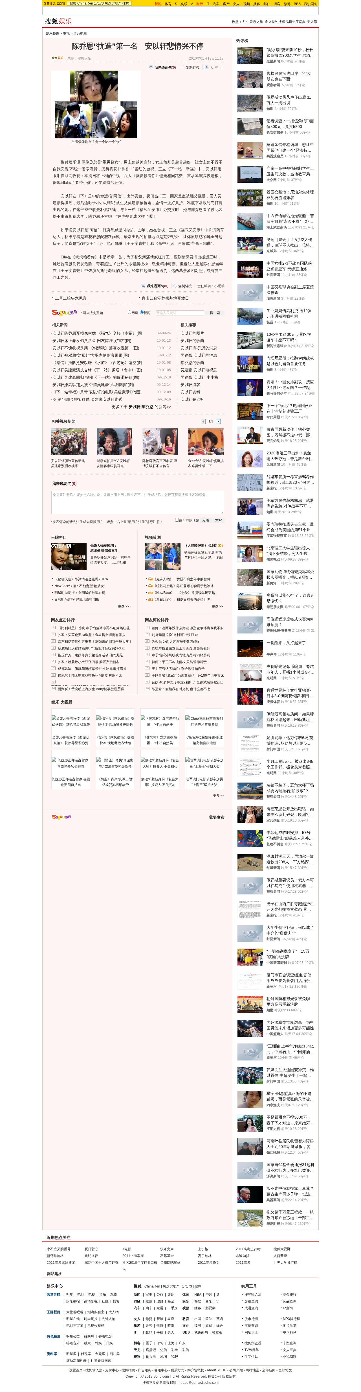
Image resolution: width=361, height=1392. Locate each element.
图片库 (114, 1354)
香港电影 (105, 1336)
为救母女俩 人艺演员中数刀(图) (175, 642)
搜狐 (73, 3)
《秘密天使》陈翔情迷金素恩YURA (81, 579)
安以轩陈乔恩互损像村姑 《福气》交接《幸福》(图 (97, 333)
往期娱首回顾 (101, 1361)
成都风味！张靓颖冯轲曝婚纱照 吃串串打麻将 (92, 669)
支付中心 (112, 1370)
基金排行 (289, 1295)
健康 (160, 1326)
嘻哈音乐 (73, 1343)
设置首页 (76, 1370)
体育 (168, 4)
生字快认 (251, 1357)
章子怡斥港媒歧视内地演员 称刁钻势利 (181, 655)
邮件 (266, 4)
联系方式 (177, 1370)
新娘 (160, 1319)
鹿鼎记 (151, 1350)
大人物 (114, 1312)
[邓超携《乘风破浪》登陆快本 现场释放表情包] (115, 721)
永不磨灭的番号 (59, 1249)
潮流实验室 (95, 1312)
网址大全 (251, 1332)
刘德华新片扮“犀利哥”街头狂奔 (175, 635)
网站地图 (252, 1370)
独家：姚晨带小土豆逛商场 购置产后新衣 (89, 662)
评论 (171, 1295)
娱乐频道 (52, 34)
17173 (99, 3)
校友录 (217, 1332)
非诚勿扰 (242, 1256)
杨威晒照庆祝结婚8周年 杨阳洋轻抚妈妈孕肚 (91, 648)
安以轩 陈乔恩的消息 (198, 348)
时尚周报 (91, 1319)
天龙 (137, 1350)
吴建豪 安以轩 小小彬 (199, 377)
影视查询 (251, 1301)
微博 (287, 4)
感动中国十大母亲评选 (101, 1263)
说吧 (174, 1357)
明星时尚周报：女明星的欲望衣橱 (79, 593)
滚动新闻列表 (76, 1361)
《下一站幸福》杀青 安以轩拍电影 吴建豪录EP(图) (97, 392)
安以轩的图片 (192, 333)
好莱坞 (89, 1336)
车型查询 (289, 1343)
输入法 (151, 1357)
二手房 (173, 1308)
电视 (66, 34)
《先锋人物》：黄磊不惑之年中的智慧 (181, 579)
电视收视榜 (95, 1326)
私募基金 (167, 1256)
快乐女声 (167, 1249)
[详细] (121, 563)
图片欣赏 (289, 1326)
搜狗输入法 (253, 1295)
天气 (149, 1326)
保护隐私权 (195, 1370)
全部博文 (285, 1370)
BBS (297, 4)
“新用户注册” (136, 522)
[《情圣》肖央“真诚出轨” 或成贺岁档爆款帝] (115, 763)
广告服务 (144, 1370)
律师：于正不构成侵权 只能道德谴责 (179, 662)
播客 (256, 4)
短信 (163, 1350)
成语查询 (251, 1308)
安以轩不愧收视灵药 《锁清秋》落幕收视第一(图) (95, 348)
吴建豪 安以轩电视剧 (198, 370)
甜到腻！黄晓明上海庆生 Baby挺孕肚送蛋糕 (91, 689)
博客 (277, 4)
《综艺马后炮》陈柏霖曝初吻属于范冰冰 (183, 586)
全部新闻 (269, 1370)
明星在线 (73, 1319)
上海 (171, 1343)
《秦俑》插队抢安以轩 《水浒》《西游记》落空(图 (97, 362)
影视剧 (210, 1308)
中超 (209, 1295)
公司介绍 (236, 1370)
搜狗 (125, 3)
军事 (149, 1295)
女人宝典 (289, 1350)
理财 (160, 1301)
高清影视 (91, 1301)
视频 (246, 4)
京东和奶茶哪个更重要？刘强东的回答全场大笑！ (95, 642)
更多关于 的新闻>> (141, 406)
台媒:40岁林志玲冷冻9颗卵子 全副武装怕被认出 (188, 682)
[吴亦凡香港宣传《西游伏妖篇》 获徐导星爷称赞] (71, 721)
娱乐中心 (55, 1286)
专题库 (100, 1354)
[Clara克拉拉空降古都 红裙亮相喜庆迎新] (204, 721)
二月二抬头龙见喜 (71, 298)
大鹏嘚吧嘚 (74, 1312)
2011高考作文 (208, 1263)
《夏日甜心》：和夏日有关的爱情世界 (181, 600)
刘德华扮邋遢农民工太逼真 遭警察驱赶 (181, 648)
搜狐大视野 (282, 1249)
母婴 (149, 1319)
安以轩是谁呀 (192, 399)
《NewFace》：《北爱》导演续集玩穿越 (184, 593)
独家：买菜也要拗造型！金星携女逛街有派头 (92, 635)
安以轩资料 (190, 392)
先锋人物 (108, 1319)
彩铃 (174, 1350)
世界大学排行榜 (285, 1263)
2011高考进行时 (248, 1249)
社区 (105, 1301)
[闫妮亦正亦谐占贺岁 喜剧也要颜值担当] (71, 763)
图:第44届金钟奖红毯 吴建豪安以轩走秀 (87, 399)
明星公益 (73, 1336)
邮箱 (160, 1343)
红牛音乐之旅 (253, 22)
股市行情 (251, 1319)
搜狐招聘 (128, 1370)
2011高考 (243, 1263)
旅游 (137, 1326)
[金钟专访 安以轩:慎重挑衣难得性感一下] (205, 441)
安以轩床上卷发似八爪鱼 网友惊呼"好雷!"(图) (91, 340)
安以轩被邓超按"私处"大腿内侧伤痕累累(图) (90, 355)
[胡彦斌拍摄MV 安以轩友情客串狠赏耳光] (114, 441)
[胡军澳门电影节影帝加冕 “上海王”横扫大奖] (204, 763)
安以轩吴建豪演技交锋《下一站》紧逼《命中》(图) (97, 370)
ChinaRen (85, 3)
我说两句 (311, 4)
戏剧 (113, 1295)
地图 (163, 1357)
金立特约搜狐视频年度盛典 (285, 22)
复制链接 (192, 67)
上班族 (203, 1249)
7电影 (126, 1249)
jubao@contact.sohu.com (199, 1383)
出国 (197, 1319)
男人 (171, 1332)
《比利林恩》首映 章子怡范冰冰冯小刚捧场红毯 (94, 628)
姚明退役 (91, 1256)
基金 (171, 1301)
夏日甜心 (91, 1249)
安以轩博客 (190, 384)
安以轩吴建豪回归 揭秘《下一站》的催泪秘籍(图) (95, 377)
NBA (197, 1295)
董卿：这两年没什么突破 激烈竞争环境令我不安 (188, 628)
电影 (80, 1295)
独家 (87, 1343)
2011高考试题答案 (61, 1263)
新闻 (137, 1295)
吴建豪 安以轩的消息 (198, 355)
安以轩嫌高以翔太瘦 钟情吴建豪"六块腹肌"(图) (93, 384)
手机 (160, 1332)
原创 (208, 1326)
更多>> (218, 796)
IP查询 (288, 1308)
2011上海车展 (133, 1256)
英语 (219, 1319)
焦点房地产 (113, 3)
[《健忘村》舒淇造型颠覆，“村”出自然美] (160, 721)
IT (207, 4)
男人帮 (312, 22)
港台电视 (80, 34)
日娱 (109, 1343)
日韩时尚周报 (64, 600)
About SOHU (216, 1370)
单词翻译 (289, 1332)
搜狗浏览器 (253, 1343)
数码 (149, 1332)
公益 (160, 1295)
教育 (185, 1319)
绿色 (219, 1326)
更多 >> (123, 606)
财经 (137, 1301)
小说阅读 (289, 1357)
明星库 (71, 1354)
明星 (69, 1295)
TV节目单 (252, 1350)
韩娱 (98, 1343)
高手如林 (205, 1256)
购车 (149, 1308)
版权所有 (229, 1376)
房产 (226, 4)
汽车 (216, 4)
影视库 (86, 1354)
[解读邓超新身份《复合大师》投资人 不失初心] (160, 763)
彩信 (185, 1350)
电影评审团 (74, 1326)
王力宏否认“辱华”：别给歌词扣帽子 (178, 669)
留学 (208, 1319)
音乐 (102, 1295)
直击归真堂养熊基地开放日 (165, 298)
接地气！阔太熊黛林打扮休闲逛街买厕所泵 (90, 676)
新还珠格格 (55, 1256)
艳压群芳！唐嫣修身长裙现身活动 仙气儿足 (90, 655)
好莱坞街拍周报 (87, 600)
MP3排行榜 (291, 1319)
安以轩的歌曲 (192, 340)
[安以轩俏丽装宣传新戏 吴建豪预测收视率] (68, 441)
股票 (149, 1301)
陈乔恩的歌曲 (192, 362)
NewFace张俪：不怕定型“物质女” (79, 586)
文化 (185, 1326)
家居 (160, 1308)
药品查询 (289, 1301)
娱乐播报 (73, 1301)
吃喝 (171, 1326)
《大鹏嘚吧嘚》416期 (201, 546)
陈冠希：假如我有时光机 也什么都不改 (181, 689)
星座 (171, 1319)
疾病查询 (251, 1326)
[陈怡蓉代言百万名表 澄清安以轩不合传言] (160, 441)
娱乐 (183, 4)
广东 (182, 1343)
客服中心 (161, 1370)
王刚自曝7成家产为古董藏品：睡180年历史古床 (188, 676)
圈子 (149, 1343)
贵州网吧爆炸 (170, 1263)
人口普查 (280, 1256)
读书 (197, 1326)
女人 (236, 4)
